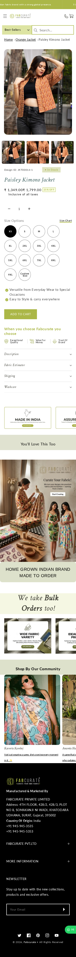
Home (8, 39)
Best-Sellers (13, 29)
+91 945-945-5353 (19, 831)
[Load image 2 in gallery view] (38, 152)
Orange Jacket (26, 39)
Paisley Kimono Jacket (54, 39)
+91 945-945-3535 (19, 826)
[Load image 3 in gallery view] (62, 152)
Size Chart (66, 220)
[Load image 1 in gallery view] (13, 152)
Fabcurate (30, 942)
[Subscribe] (63, 909)
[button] (5, 16)
